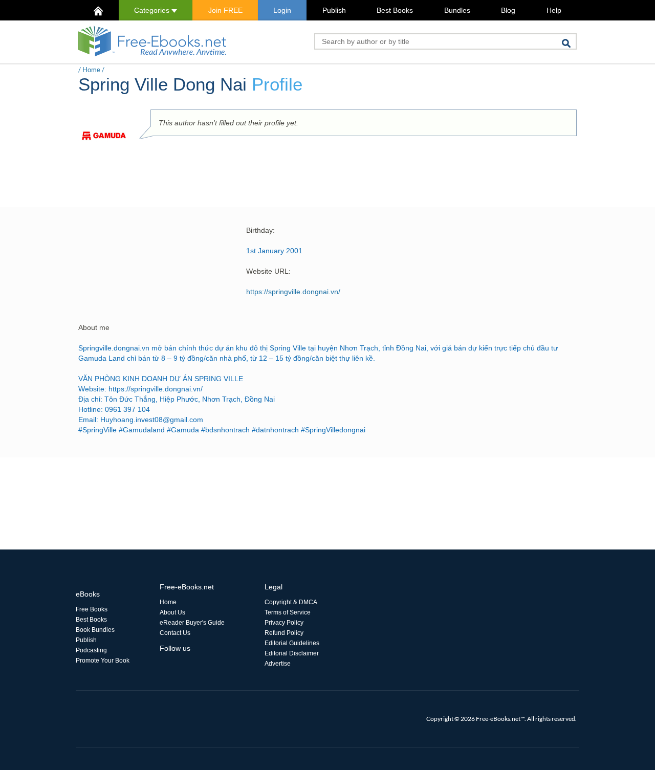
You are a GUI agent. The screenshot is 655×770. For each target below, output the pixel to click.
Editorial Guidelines (292, 643)
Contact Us (175, 632)
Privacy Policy (284, 622)
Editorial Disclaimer (292, 653)
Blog (508, 10)
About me (94, 327)
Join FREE (225, 10)
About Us (172, 612)
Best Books (395, 10)
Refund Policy (284, 632)
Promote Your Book (102, 660)
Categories (152, 10)
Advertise (278, 663)
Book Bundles (95, 629)
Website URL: (268, 271)
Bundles (457, 10)
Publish (334, 10)
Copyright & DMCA (291, 602)
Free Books (91, 609)
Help (554, 10)
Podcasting (91, 650)
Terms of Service (288, 612)
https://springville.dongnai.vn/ (293, 292)
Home (91, 69)
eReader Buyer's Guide (192, 622)
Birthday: (260, 230)
